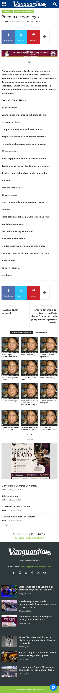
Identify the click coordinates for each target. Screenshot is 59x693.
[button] (29, 461)
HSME (4, 510)
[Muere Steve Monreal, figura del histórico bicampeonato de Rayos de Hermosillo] (9, 641)
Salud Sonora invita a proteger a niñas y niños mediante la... (35, 618)
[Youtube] (45, 573)
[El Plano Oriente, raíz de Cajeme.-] (48, 391)
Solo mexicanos (10, 496)
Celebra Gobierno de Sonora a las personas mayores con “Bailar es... (36, 588)
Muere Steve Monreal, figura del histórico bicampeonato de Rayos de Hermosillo (38, 640)
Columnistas (7, 11)
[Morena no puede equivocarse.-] (48, 345)
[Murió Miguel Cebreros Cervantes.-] (10, 345)
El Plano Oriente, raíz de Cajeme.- (48, 402)
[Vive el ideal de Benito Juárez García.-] (10, 418)
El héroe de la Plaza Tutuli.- (28, 379)
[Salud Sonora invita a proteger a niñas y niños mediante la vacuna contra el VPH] (9, 621)
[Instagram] (20, 573)
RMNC (4, 489)
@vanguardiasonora (29, 538)
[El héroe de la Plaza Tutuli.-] (29, 368)
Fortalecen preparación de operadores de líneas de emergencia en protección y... (37, 604)
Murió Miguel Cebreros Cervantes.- (10, 356)
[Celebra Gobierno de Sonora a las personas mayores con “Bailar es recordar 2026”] (9, 591)
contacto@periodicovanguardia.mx (36, 567)
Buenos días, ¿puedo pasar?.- (10, 379)
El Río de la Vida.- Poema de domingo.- (48, 428)
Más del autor (41, 332)
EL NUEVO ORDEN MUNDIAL (16, 506)
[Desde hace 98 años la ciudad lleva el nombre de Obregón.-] (29, 391)
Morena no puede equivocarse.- (47, 356)
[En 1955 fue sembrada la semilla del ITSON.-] (29, 418)
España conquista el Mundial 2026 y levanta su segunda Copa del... (37, 654)
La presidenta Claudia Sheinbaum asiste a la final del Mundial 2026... (36, 668)
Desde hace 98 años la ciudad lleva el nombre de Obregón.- (29, 403)
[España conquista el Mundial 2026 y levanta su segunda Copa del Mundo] (9, 656)
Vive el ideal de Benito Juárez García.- (10, 428)
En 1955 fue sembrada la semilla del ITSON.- (29, 428)
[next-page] (31, 434)
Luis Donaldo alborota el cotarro (18, 516)
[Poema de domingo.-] (29, 345)
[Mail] (27, 573)
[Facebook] (14, 573)
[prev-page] (27, 434)
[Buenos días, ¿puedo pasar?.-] (10, 368)
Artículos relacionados (21, 332)
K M (6, 22)
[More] (45, 37)
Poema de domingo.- (29, 355)
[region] (29, 53)
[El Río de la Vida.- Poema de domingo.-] (48, 418)
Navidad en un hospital (10, 311)
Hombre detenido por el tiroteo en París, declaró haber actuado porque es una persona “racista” (44, 316)
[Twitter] (39, 573)
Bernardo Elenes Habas (24, 11)
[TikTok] (33, 573)
